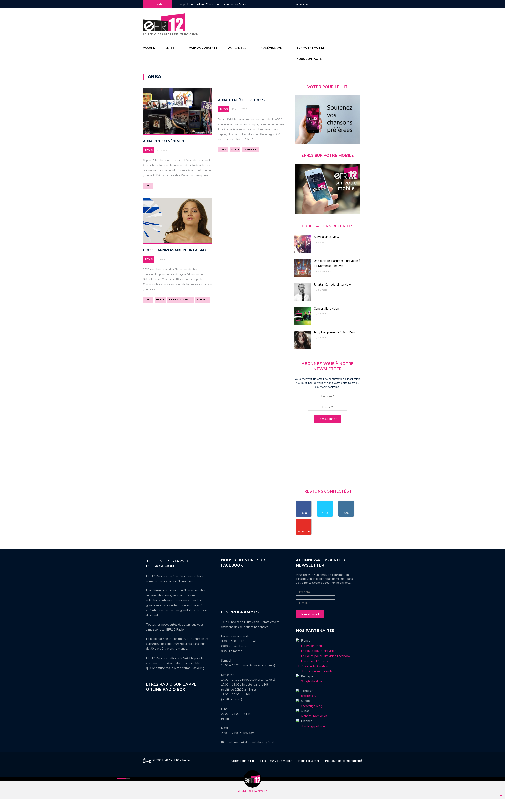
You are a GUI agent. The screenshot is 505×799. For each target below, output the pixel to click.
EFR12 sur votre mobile (276, 761)
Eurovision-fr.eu (311, 646)
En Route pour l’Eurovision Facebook (325, 656)
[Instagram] (353, 4)
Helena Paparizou (180, 299)
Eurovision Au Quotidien (313, 666)
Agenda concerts (203, 48)
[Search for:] (305, 4)
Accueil (149, 48)
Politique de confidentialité (343, 761)
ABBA (148, 185)
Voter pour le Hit (242, 761)
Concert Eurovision (326, 309)
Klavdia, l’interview (326, 237)
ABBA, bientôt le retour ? (242, 100)
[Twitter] (359, 4)
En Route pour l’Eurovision (318, 651)
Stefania (202, 299)
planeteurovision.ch (314, 716)
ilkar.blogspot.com (313, 726)
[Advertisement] (290, 24)
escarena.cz (308, 696)
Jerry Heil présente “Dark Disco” (335, 332)
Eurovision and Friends (314, 671)
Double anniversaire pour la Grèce (176, 250)
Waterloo (250, 149)
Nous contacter (310, 59)
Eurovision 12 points (314, 661)
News (149, 150)
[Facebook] (347, 4)
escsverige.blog (311, 706)
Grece (160, 299)
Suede (235, 149)
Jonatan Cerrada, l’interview (195, 4)
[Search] (325, 4)
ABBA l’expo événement (164, 141)
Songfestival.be (311, 681)
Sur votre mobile (310, 48)
